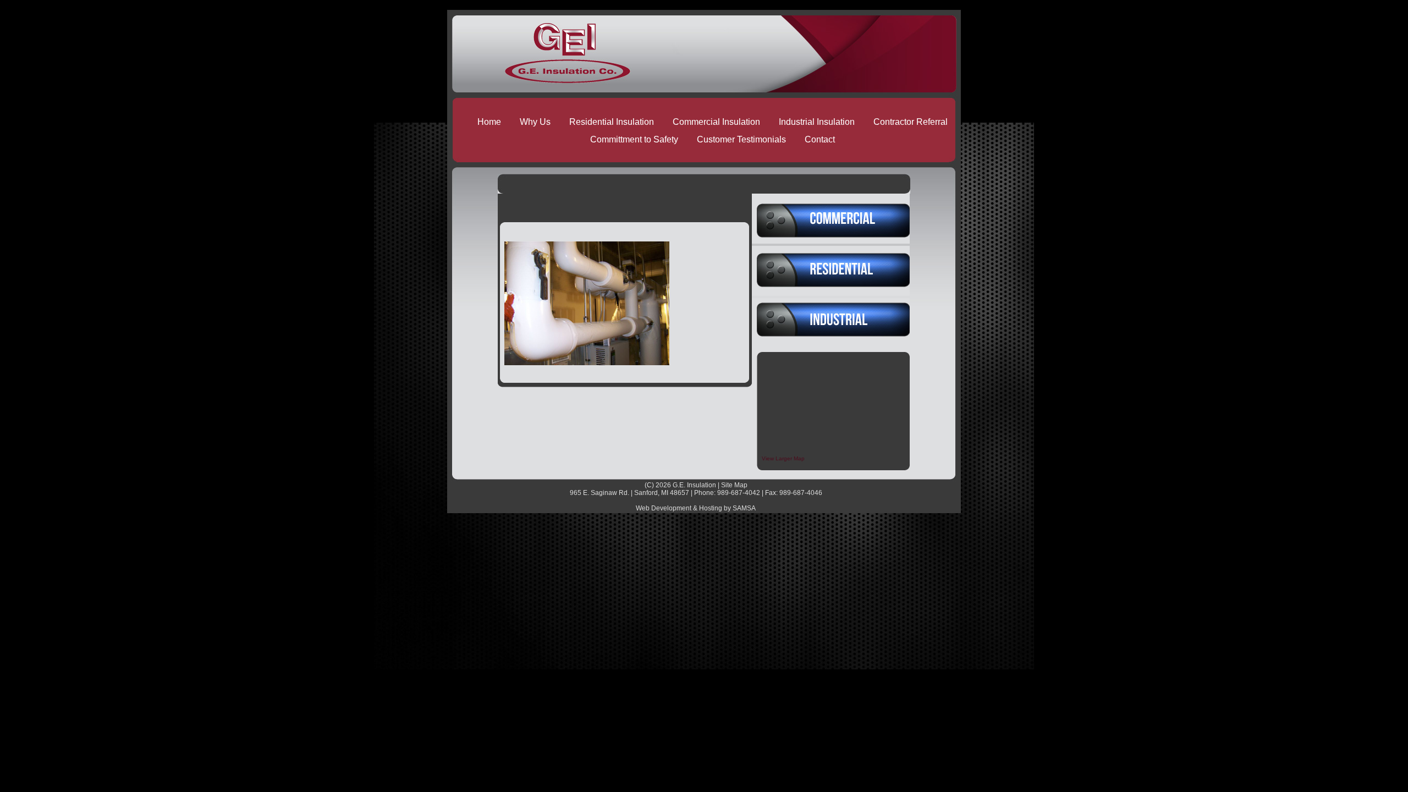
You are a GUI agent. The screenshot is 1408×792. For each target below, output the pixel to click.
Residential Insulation (611, 122)
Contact (820, 139)
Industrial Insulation (817, 122)
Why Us (535, 122)
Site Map (734, 485)
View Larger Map (783, 458)
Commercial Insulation (716, 122)
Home (489, 122)
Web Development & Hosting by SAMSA (696, 508)
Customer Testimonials (741, 139)
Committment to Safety (634, 139)
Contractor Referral (910, 122)
